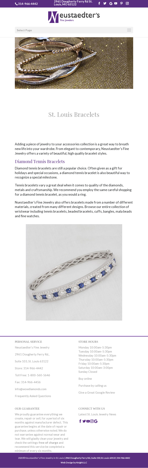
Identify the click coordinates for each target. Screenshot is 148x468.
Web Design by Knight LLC (74, 462)
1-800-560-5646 (39, 375)
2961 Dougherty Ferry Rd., (32, 354)
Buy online (85, 378)
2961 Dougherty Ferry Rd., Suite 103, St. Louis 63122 (90, 458)
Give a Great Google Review (96, 392)
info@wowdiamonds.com (30, 389)
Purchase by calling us (92, 385)
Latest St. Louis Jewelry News (97, 414)
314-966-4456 (31, 382)
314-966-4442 (28, 3)
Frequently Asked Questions (33, 396)
